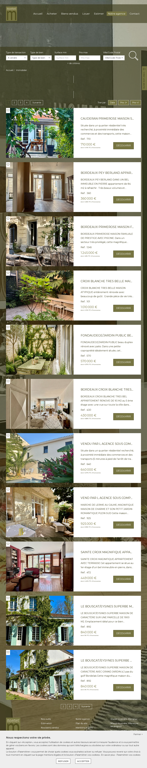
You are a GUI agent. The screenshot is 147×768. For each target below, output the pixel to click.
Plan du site (81, 723)
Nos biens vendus (50, 727)
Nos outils (46, 719)
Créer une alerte (144, 80)
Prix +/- (135, 102)
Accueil (37, 13)
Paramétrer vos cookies (128, 755)
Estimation (46, 723)
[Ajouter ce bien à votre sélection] (8, 110)
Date (112, 102)
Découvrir (123, 145)
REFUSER (63, 761)
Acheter (52, 13)
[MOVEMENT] (11, 13)
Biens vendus (69, 13)
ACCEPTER (83, 761)
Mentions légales (84, 727)
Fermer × (138, 734)
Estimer (99, 13)
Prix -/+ (123, 102)
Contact (135, 13)
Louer (86, 13)
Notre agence (116, 13)
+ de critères (73, 63)
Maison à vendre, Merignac (124, 719)
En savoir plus (108, 755)
